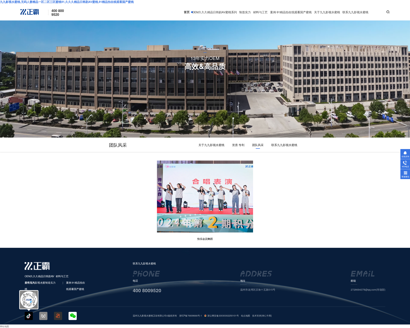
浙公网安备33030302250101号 (223, 315)
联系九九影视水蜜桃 (355, 12)
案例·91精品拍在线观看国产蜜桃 (291, 12)
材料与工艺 (260, 12)
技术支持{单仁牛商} (262, 315)
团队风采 (258, 145)
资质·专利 (238, 145)
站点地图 (245, 315)
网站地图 (4, 326)
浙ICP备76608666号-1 (190, 315)
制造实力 (245, 12)
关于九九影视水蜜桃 (327, 12)
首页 (187, 12)
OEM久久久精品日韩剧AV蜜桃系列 (214, 12)
